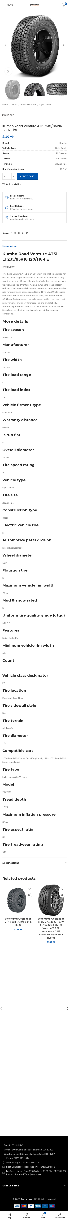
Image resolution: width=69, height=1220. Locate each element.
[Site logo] (34, 4)
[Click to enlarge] (8, 71)
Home (5, 104)
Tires (14, 104)
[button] (5, 45)
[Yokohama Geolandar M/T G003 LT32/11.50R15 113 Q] (18, 900)
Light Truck (45, 104)
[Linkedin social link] (23, 233)
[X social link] (15, 233)
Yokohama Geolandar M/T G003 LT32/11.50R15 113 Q (18, 922)
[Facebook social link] (11, 233)
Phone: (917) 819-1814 (17, 1158)
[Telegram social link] (27, 233)
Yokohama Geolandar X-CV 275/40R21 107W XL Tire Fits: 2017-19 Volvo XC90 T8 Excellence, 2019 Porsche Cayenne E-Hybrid (51, 928)
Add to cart (27, 176)
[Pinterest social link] (19, 233)
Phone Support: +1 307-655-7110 (23, 1162)
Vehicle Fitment (28, 104)
